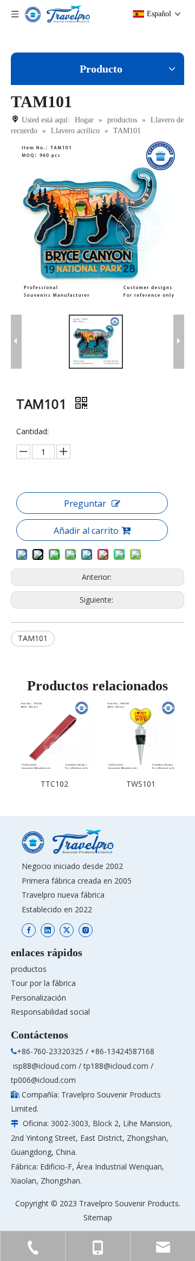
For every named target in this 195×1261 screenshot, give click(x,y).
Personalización (38, 997)
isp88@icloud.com (44, 1066)
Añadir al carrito (86, 531)
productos (29, 969)
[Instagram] (86, 929)
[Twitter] (67, 929)
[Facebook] (29, 929)
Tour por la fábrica (43, 983)
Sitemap (97, 1217)
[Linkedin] (48, 929)
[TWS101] (141, 736)
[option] (54, 745)
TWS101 (140, 784)
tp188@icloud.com (115, 1066)
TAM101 (33, 638)
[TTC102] (54, 736)
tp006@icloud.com (43, 1080)
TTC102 (54, 784)
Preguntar (85, 503)
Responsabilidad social (50, 1012)
